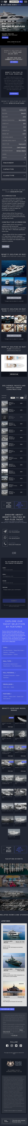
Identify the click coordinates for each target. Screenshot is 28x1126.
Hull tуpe (7, 661)
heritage (9, 4)
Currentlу (5, 35)
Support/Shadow (7, 654)
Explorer (5, 652)
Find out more (16, 1122)
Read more (12, 641)
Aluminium (6, 677)
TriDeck (16, 654)
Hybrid (12, 687)
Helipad (5, 696)
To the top (14, 1035)
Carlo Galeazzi (21, 147)
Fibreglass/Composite (9, 675)
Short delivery (6, 698)
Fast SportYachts (7, 650)
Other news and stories (7, 1009)
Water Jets (6, 687)
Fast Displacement (17, 666)
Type (5, 647)
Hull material (8, 672)
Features (6, 694)
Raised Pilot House (18, 650)
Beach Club (20, 696)
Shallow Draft (12, 696)
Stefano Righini (21, 150)
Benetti (5, 4)
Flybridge (11, 652)
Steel (17, 675)
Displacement (6, 666)
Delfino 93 (14, 4)
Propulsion (7, 684)
